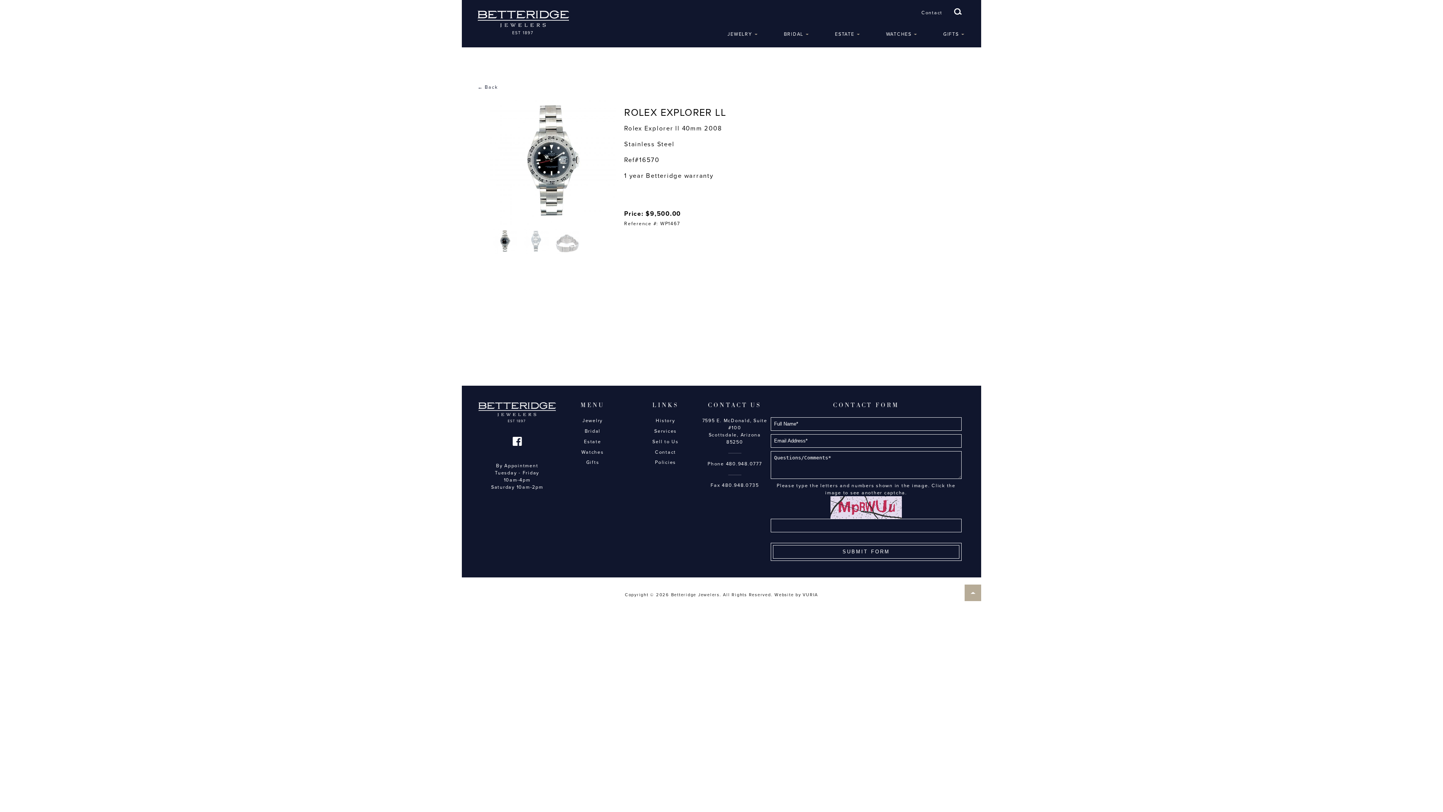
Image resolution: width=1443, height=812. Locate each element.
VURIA (810, 594)
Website (784, 594)
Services (665, 431)
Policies (665, 462)
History (665, 421)
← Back (488, 87)
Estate (845, 34)
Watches (899, 34)
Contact (931, 13)
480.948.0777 (744, 464)
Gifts (951, 34)
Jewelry (740, 34)
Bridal (794, 34)
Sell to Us (665, 442)
